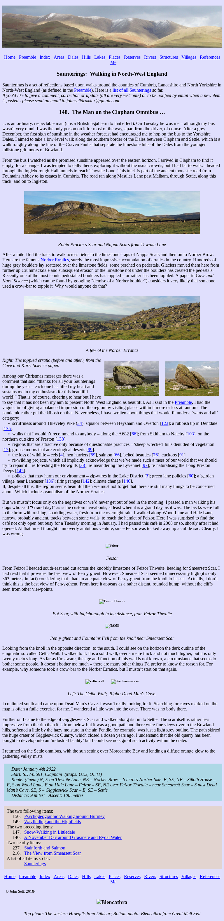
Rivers (150, 57)
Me (113, 62)
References (210, 57)
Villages (188, 57)
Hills (86, 57)
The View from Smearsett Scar (52, 853)
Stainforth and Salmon (44, 847)
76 (155, 454)
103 (190, 433)
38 (82, 465)
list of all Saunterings (132, 90)
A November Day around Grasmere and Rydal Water (73, 837)
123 (164, 423)
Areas (59, 57)
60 (191, 475)
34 (79, 423)
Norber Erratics (55, 259)
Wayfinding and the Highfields (52, 821)
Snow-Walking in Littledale (49, 832)
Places (114, 57)
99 (90, 449)
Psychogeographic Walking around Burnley (64, 816)
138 (60, 439)
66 (134, 433)
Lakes (99, 57)
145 (20, 470)
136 (49, 481)
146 (126, 481)
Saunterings (35, 863)
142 (86, 481)
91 (181, 454)
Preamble (27, 57)
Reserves (132, 57)
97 (145, 465)
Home (9, 57)
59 (93, 454)
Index (45, 57)
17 (6, 449)
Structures (169, 57)
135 (7, 428)
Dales (73, 57)
